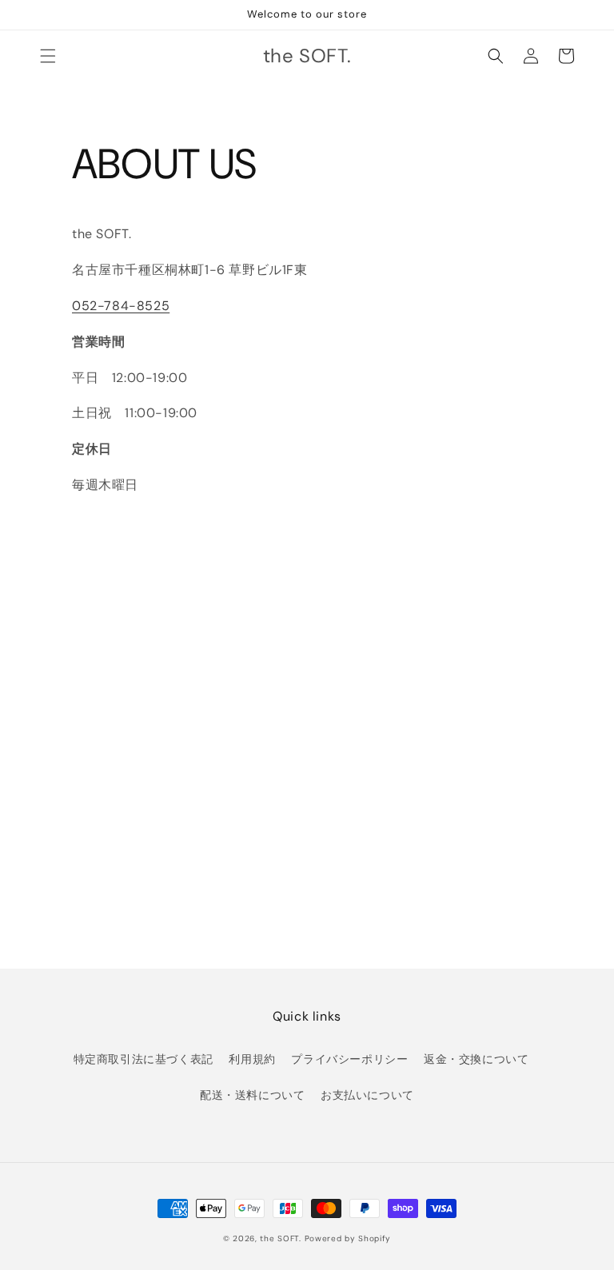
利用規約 (252, 1059)
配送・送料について (252, 1095)
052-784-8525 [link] (120, 305)
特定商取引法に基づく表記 (143, 1059)
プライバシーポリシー (349, 1059)
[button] (48, 56)
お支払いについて (367, 1095)
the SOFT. (280, 1238)
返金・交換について (476, 1059)
